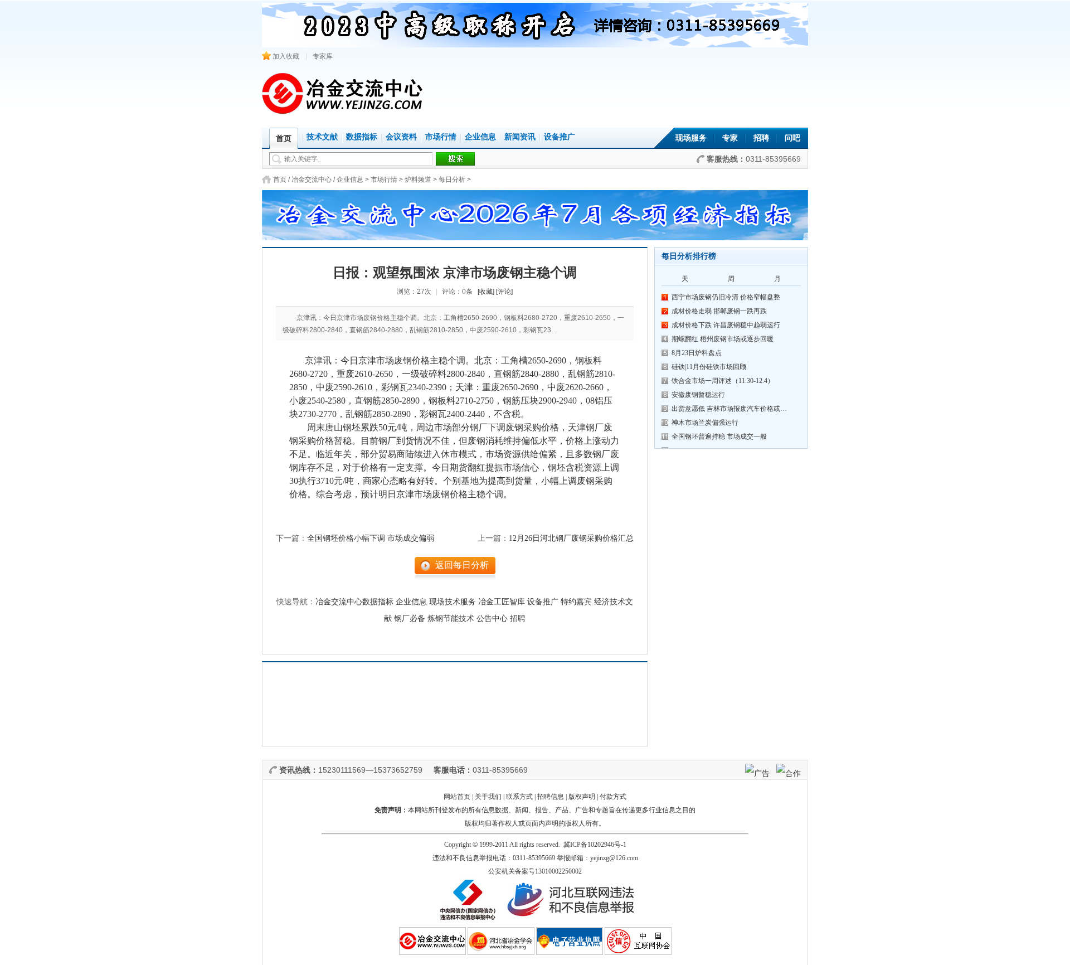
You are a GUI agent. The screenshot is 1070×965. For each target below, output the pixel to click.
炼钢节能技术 (450, 618)
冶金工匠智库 (501, 602)
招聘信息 (550, 797)
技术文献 (322, 137)
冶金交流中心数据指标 (354, 602)
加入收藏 (285, 56)
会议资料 (401, 137)
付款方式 (613, 797)
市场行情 (440, 137)
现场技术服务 (452, 602)
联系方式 (519, 797)
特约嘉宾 (576, 602)
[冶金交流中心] (343, 112)
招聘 (761, 138)
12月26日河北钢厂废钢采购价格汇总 (571, 538)
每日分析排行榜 (689, 256)
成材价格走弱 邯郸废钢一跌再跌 (719, 311)
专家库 (323, 56)
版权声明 (581, 797)
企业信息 (480, 137)
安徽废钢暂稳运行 (698, 395)
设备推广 (559, 137)
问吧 (792, 138)
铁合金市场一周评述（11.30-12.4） (723, 381)
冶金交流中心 (311, 179)
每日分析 (452, 179)
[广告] (757, 773)
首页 (279, 179)
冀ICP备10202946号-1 (594, 844)
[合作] (788, 773)
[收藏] (486, 291)
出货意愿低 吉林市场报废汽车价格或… (729, 409)
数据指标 (361, 137)
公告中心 (492, 618)
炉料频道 (418, 179)
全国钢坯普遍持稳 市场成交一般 (719, 436)
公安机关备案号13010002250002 (535, 871)
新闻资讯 (520, 137)
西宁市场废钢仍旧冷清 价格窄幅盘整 (726, 297)
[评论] (504, 291)
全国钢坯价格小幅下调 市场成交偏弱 (370, 538)
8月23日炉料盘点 (697, 353)
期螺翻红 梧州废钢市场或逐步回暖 (723, 339)
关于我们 (488, 797)
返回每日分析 (462, 565)
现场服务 (691, 138)
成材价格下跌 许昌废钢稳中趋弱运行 (726, 325)
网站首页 (457, 797)
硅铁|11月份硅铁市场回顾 (709, 367)
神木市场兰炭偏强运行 (705, 422)
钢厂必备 (409, 618)
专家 (730, 138)
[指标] (535, 211)
